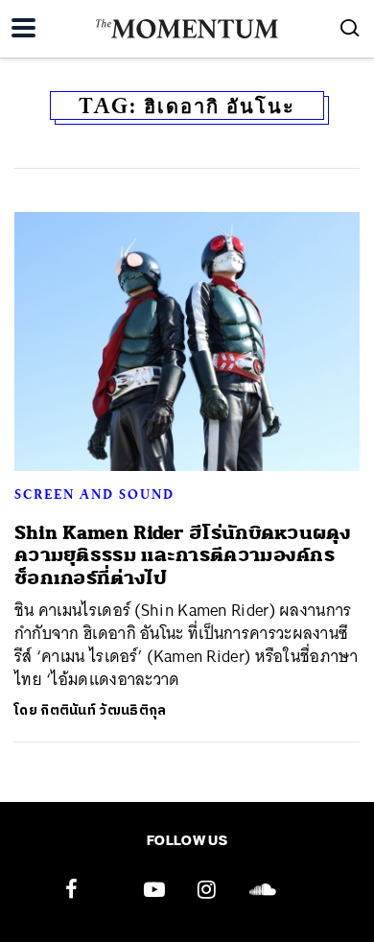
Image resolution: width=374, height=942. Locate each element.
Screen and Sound (94, 494)
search (350, 27)
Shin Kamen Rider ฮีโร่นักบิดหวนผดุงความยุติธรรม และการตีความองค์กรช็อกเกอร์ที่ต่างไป (182, 555)
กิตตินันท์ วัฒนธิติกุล (103, 710)
